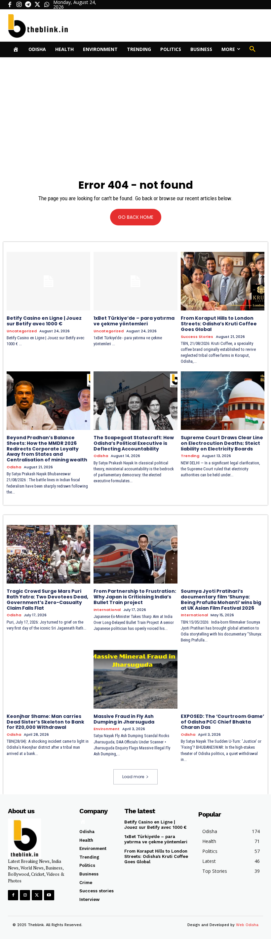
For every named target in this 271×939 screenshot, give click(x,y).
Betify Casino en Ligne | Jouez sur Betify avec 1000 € (44, 321)
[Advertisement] (135, 107)
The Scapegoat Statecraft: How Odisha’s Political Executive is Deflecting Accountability (134, 443)
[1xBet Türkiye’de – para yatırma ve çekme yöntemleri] (135, 281)
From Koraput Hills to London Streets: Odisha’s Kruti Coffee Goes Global (219, 324)
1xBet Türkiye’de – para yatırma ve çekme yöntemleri (134, 321)
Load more (133, 776)
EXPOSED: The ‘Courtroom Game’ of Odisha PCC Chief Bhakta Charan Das (222, 722)
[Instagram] (19, 5)
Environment (107, 729)
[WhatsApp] (47, 5)
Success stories (197, 337)
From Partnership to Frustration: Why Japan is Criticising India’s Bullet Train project (135, 597)
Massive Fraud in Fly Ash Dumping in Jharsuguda (124, 719)
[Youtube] (49, 895)
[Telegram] (28, 5)
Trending (190, 456)
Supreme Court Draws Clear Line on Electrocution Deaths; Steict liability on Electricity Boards (222, 443)
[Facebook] (10, 5)
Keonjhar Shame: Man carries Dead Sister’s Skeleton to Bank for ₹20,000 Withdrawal (45, 722)
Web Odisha (247, 925)
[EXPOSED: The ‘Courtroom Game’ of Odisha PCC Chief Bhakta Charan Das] (222, 679)
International (107, 610)
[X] (37, 5)
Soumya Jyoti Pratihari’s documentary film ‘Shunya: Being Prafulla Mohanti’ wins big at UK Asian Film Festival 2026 (221, 599)
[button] (252, 49)
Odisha (14, 467)
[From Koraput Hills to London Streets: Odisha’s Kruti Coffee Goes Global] (222, 281)
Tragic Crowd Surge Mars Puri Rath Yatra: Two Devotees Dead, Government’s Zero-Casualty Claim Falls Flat (47, 599)
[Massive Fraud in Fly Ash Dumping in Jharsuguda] (135, 679)
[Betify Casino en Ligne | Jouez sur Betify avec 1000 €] (48, 281)
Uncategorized (22, 331)
